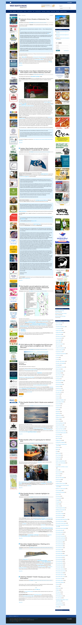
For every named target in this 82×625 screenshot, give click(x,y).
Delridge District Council (60, 367)
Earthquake (58, 378)
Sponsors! (48, 11)
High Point (58, 413)
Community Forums (63, 11)
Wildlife (57, 590)
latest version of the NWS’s (28, 431)
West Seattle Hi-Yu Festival (60, 540)
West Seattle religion (59, 567)
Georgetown (58, 405)
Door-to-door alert (59, 374)
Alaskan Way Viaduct (59, 332)
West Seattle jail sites (59, 545)
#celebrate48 (23, 218)
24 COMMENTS (32, 22)
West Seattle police (59, 561)
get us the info (43, 524)
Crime (35, 74)
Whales (57, 586)
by (36, 534)
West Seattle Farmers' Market (61, 528)
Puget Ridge (58, 459)
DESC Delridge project (60, 371)
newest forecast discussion (47, 429)
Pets (56, 451)
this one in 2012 (29, 391)
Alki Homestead (59, 334)
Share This (20, 65)
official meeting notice (40, 564)
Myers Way (58, 438)
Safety (57, 464)
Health (57, 409)
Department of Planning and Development (39, 323)
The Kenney (58, 496)
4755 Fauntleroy (58, 328)
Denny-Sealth (58, 369)
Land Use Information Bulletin (42, 560)
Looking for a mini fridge (59, 310)
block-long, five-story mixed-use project (30, 369)
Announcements (59, 338)
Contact (25, 11)
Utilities (57, 504)
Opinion (57, 449)
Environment (58, 382)
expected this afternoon (38, 594)
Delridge (57, 365)
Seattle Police (24, 104)
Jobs (33, 11)
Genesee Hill (58, 403)
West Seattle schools (59, 572)
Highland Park (58, 415)
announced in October (41, 566)
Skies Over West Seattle (60, 477)
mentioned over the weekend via (39, 428)
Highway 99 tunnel (59, 417)
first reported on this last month (43, 321)
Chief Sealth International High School (41, 200)
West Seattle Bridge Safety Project (61, 519)
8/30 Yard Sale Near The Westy (60, 316)
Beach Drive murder (59, 344)
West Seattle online (59, 553)
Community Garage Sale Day (61, 353)
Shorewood (58, 475)
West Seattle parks (59, 557)
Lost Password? (66, 50)
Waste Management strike (60, 507)
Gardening (58, 394)
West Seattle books (59, 517)
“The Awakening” (30, 534)
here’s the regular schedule (39, 59)
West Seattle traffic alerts (47, 580)
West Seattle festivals (59, 532)
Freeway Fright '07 (59, 390)
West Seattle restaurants (60, 568)
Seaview (57, 469)
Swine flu (57, 494)
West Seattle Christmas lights (61, 523)
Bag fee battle (58, 342)
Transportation (58, 498)
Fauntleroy (58, 386)
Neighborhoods (58, 440)
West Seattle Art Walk (59, 513)
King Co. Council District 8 (60, 426)
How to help (58, 421)
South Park (58, 481)
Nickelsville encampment (60, 442)
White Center (58, 588)
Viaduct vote (58, 505)
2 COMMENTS (31, 580)
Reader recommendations (60, 461)
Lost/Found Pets (38, 11)
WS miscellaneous (59, 603)
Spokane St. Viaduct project (60, 488)
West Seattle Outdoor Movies (61, 555)
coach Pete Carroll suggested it (24, 176)
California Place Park (59, 349)
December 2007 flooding (60, 363)
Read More (21, 336)
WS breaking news (59, 595)
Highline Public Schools (22, 211)
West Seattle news (38, 22)
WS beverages (45, 443)
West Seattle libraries (59, 547)
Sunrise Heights (59, 490)
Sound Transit (58, 479)
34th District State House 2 (60, 326)
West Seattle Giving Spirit (60, 536)
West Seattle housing (59, 543)
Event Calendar (20, 11)
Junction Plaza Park (59, 425)
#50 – (22, 329)
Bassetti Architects (25, 559)
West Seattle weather (59, 580)
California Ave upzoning (60, 347)
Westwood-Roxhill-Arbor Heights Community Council (38, 324)
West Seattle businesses (60, 521)
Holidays (57, 419)
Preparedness (58, 457)
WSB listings (40, 519)
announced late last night (29, 591)
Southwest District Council (60, 483)
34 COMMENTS (32, 349)
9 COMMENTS (31, 547)
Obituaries (43, 11)
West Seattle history (59, 541)
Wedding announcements (60, 509)
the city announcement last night (28, 595)
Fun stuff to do (58, 392)
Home (11, 11)
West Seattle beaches (59, 515)
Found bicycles (58, 388)
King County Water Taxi (60, 428)
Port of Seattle (58, 455)
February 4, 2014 (33, 220)
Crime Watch (29, 11)
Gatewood (57, 398)
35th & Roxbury (23, 330)
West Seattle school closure (60, 570)
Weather (57, 11)
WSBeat (57, 606)
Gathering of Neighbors (60, 399)
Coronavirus (58, 355)
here (48, 33)
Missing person (58, 436)
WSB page (37, 589)
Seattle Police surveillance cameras (62, 466)
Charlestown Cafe (59, 351)
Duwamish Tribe (59, 376)
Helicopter (58, 411)
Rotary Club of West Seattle (60, 462)
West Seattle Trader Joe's (60, 574)
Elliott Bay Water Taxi (59, 380)
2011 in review (58, 324)
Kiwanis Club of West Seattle (61, 430)
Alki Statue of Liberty (59, 336)
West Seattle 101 (58, 511)
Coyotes (57, 357)
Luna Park (58, 434)
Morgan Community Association (30, 322)
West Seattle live (59, 549)
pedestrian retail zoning (32, 321)
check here (29, 485)
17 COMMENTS (32, 443)
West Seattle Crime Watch (35, 76)
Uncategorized (58, 502)
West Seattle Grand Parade (60, 538)
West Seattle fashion (59, 530)
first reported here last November (25, 481)
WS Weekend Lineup (59, 604)
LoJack (25, 103)
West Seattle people (59, 559)
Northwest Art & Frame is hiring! (60, 313)
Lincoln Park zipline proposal (61, 432)
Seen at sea (58, 473)
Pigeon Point (58, 453)
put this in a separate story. (26, 278)
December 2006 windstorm (60, 361)
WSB (57, 31)
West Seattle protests (59, 565)
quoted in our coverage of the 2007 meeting (27, 377)
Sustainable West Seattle (60, 492)
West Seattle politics (59, 563)
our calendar (24, 523)
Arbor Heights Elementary (46, 561)
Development (37, 349)
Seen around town (59, 471)
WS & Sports (44, 22)
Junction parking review (60, 423)
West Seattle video (59, 578)
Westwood (58, 584)
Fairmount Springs (59, 384)
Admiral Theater (59, 330)
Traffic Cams (53, 11)
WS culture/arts (58, 597)
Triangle (57, 500)
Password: (57, 47)
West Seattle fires (59, 534)
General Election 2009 (60, 401)
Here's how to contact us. (34, 618)
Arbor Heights (37, 547)
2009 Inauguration (59, 322)
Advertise (14, 11)
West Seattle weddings (60, 582)
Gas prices (58, 396)
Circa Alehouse (43, 483)
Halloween (58, 407)
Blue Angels (58, 345)
